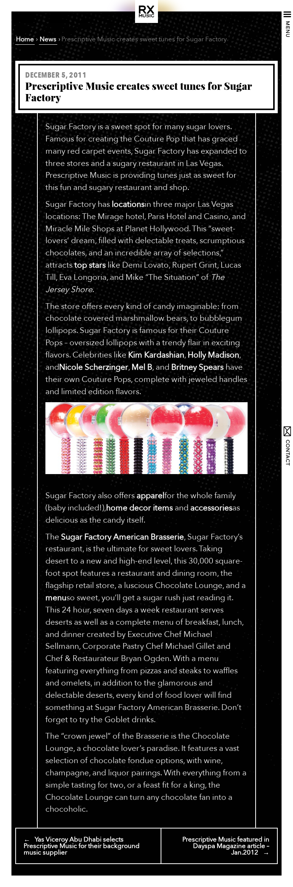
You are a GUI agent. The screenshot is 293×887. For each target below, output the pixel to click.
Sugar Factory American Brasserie (122, 537)
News (48, 39)
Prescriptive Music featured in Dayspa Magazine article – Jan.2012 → (225, 846)
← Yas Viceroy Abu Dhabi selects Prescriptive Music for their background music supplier (82, 846)
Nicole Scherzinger (93, 367)
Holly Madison (213, 355)
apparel (150, 495)
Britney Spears (197, 367)
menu (55, 597)
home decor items (139, 507)
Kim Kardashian (156, 355)
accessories (211, 507)
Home (25, 39)
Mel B (142, 367)
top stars (90, 265)
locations (128, 204)
